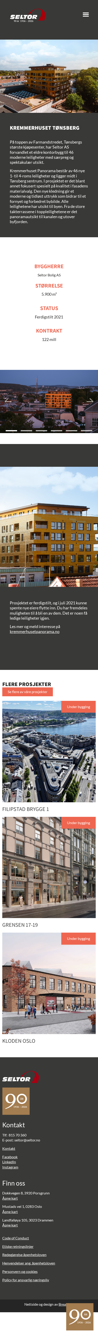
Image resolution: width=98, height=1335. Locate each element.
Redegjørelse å (13, 1254)
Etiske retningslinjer (18, 1246)
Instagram (10, 1167)
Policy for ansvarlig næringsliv (25, 1280)
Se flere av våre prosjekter (27, 692)
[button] (86, 15)
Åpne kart (10, 1198)
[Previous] (8, 401)
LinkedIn (9, 1162)
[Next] (90, 401)
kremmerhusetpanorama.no (34, 631)
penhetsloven (35, 1254)
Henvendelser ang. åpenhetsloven (28, 1263)
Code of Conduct (15, 1238)
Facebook (10, 1157)
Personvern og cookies (20, 1271)
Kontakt (8, 1148)
